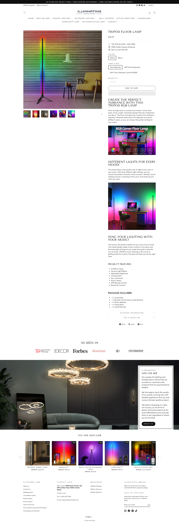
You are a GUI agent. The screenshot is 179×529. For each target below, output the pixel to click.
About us (148, 424)
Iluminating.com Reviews (31, 511)
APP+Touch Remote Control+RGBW (123, 72)
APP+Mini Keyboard (132, 67)
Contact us (26, 489)
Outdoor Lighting (85, 18)
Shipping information (132, 313)
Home (31, 18)
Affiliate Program (29, 5)
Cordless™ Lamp (71, 22)
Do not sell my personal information (35, 508)
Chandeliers (144, 18)
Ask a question (132, 317)
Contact (112, 22)
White (112, 58)
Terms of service (28, 504)
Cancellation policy (29, 495)
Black (120, 58)
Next (158, 457)
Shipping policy (28, 492)
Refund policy (27, 498)
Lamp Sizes (113, 63)
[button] (132, 93)
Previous (20, 457)
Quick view (37, 463)
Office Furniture (126, 18)
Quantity (113, 78)
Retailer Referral (96, 492)
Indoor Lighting (62, 18)
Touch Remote (115, 67)
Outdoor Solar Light (93, 22)
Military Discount (42, 5)
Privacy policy (28, 501)
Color (111, 54)
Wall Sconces (106, 18)
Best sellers (43, 18)
